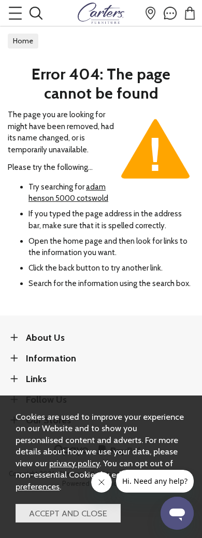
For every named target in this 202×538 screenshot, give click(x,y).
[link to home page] (101, 13)
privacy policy (74, 463)
